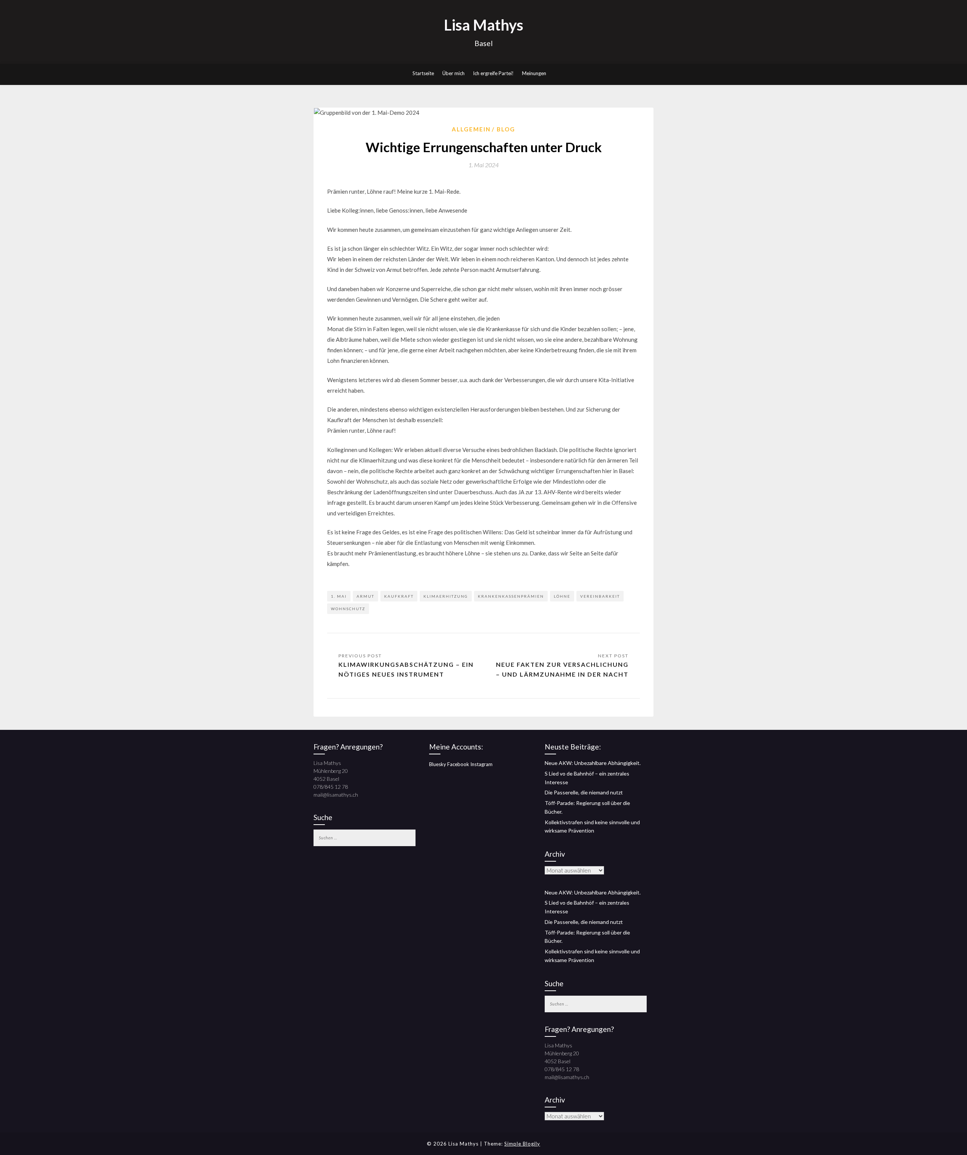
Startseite (423, 73)
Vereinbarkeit (600, 596)
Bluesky (437, 764)
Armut (365, 596)
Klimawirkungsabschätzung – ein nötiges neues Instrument (406, 669)
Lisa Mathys (483, 25)
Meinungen (534, 73)
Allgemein (471, 129)
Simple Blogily (522, 1144)
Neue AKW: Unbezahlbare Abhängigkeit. (593, 763)
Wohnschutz (348, 608)
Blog (506, 129)
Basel (483, 43)
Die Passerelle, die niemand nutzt (584, 792)
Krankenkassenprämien (511, 596)
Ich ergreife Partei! (493, 73)
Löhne (562, 596)
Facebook (458, 764)
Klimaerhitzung (445, 596)
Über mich (453, 73)
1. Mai (339, 596)
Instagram (481, 764)
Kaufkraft (399, 596)
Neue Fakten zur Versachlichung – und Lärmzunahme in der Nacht (562, 669)
